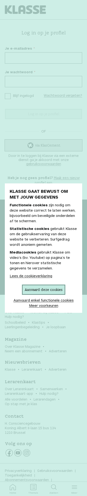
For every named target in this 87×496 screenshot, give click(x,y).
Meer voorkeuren (43, 305)
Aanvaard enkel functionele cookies (44, 300)
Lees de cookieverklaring (31, 276)
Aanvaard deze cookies (44, 289)
